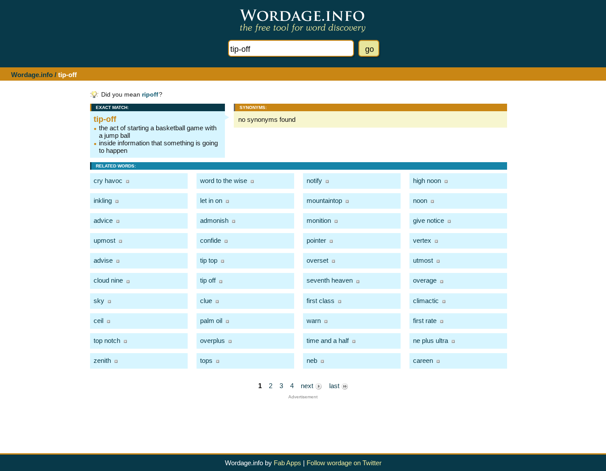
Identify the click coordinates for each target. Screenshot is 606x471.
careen (423, 360)
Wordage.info (32, 74)
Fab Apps (287, 463)
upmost (104, 240)
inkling (103, 200)
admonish (214, 220)
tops (206, 360)
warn (314, 320)
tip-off (105, 119)
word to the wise (223, 180)
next (308, 385)
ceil (98, 320)
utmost (423, 260)
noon (420, 200)
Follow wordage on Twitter (344, 463)
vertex (422, 240)
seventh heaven (330, 280)
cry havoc (108, 180)
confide (210, 240)
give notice (428, 220)
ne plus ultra (430, 340)
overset (317, 260)
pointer (316, 240)
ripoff (150, 94)
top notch (107, 340)
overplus (212, 340)
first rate (425, 320)
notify (314, 180)
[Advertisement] (303, 419)
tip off (208, 280)
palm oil (211, 320)
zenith (102, 360)
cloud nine (108, 280)
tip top (208, 260)
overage (425, 280)
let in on (211, 200)
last (335, 385)
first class (320, 300)
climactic (426, 300)
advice (103, 220)
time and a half (328, 340)
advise (103, 260)
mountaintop (324, 200)
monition (319, 220)
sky (99, 300)
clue (206, 300)
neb (312, 360)
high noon (427, 180)
